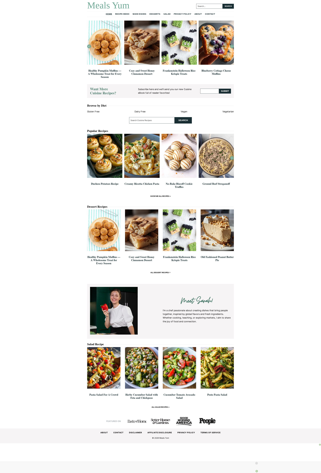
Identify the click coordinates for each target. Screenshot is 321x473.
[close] (256, 463)
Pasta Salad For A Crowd (103, 395)
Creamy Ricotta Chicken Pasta (142, 184)
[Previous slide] (89, 46)
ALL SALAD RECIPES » (160, 407)
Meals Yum (108, 5)
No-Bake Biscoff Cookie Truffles (179, 185)
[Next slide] (232, 46)
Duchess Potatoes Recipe (104, 184)
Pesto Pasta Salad (217, 395)
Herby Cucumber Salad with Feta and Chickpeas (141, 396)
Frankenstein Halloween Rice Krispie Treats (179, 72)
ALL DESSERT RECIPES (159, 272)
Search (183, 120)
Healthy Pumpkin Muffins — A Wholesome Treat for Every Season (105, 74)
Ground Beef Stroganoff (216, 184)
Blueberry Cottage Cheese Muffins (216, 72)
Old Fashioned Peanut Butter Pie (217, 258)
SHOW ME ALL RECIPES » (160, 196)
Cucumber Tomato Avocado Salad (179, 396)
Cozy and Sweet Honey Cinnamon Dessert (142, 72)
